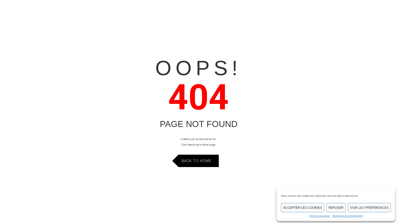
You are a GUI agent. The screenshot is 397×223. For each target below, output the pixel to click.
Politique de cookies (319, 216)
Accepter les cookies (302, 207)
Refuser (336, 207)
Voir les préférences (369, 207)
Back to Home (197, 161)
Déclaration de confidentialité (347, 216)
